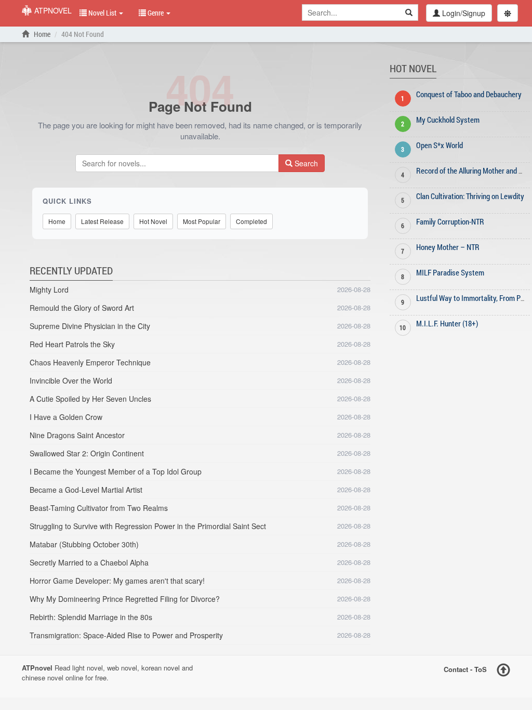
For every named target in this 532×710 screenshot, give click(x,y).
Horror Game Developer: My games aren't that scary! (117, 580)
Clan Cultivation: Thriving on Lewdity (470, 196)
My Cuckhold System (448, 119)
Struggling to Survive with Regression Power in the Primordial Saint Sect (148, 526)
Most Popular (201, 221)
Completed (251, 221)
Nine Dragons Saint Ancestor (77, 435)
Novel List (102, 13)
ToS (480, 669)
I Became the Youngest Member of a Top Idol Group (116, 471)
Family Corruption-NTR (450, 221)
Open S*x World (439, 145)
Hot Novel (153, 221)
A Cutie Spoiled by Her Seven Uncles (90, 398)
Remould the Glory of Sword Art (82, 308)
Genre (155, 13)
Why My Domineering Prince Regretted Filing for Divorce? (125, 599)
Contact (456, 669)
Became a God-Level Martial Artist (86, 489)
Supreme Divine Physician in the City (90, 326)
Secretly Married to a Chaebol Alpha (89, 562)
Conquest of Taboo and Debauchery (469, 94)
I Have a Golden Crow (66, 417)
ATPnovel (52, 10)
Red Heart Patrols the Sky (72, 344)
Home (41, 34)
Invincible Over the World (71, 380)
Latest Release (102, 221)
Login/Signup (462, 13)
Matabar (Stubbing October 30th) (84, 544)
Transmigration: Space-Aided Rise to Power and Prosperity (126, 635)
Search (305, 163)
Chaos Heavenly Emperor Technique (90, 362)
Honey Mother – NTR (448, 247)
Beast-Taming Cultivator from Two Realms (99, 508)
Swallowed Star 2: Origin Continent (87, 453)
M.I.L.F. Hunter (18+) (447, 323)
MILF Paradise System (450, 272)
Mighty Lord (49, 289)
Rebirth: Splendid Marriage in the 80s (91, 617)
